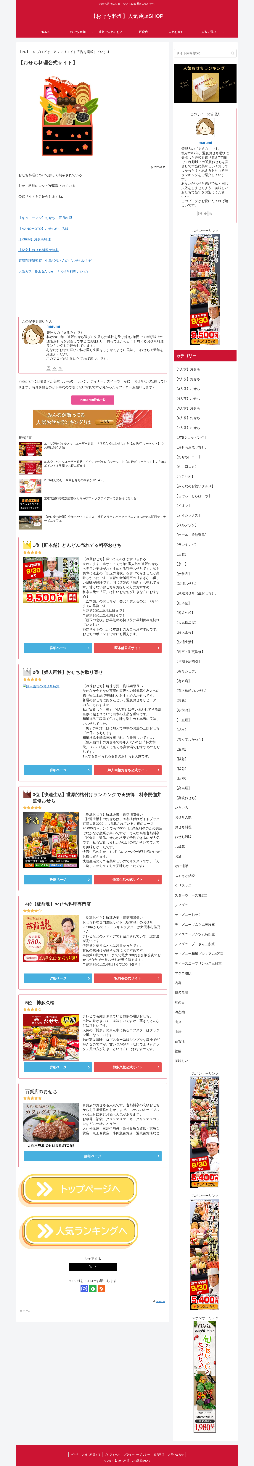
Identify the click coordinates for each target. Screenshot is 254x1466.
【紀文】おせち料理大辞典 (38, 250)
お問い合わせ (176, 1454)
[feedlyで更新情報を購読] (54, 368)
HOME (74, 1454)
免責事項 (159, 1454)
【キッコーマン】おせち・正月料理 (45, 218)
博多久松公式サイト (128, 1067)
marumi (53, 326)
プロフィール (112, 1454)
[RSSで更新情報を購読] (60, 368)
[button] (232, 53)
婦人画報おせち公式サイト (128, 770)
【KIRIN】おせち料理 (34, 239)
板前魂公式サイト (127, 978)
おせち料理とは (91, 1454)
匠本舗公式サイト (127, 648)
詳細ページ (58, 648)
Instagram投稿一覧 (93, 399)
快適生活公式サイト (128, 879)
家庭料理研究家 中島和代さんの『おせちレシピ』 (56, 261)
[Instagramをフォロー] (48, 368)
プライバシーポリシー (137, 1454)
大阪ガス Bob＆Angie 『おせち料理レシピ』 (54, 271)
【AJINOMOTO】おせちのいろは (43, 229)
